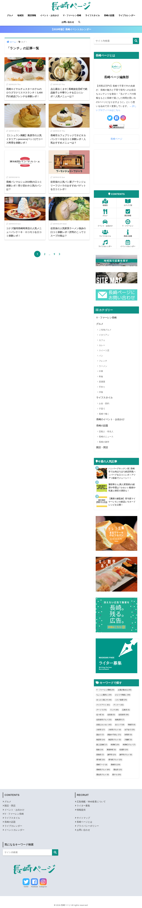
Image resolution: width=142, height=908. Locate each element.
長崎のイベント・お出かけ (110, 419)
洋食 (101, 392)
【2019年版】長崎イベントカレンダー (71, 29)
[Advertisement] (116, 166)
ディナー (118, 705)
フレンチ (103, 361)
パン (101, 355)
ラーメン (103, 366)
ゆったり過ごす (103, 700)
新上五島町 (101, 745)
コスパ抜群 (121, 700)
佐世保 (111, 715)
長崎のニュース (106, 436)
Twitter (26, 887)
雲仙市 (117, 770)
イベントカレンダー (127, 246)
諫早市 (111, 755)
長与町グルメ (115, 760)
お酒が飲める (124, 690)
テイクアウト (103, 705)
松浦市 (124, 750)
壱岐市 (131, 725)
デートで (101, 710)
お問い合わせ (68, 22)
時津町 (115, 745)
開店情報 (32, 15)
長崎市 (115, 765)
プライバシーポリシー (88, 826)
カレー (102, 345)
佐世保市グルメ (103, 720)
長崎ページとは (84, 822)
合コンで (119, 725)
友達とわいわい (103, 725)
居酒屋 (102, 381)
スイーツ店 (104, 350)
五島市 (126, 710)
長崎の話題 (109, 15)
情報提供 (81, 810)
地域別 (20, 15)
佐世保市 (124, 715)
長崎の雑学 (104, 442)
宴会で (100, 735)
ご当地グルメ (105, 330)
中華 (101, 371)
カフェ (102, 340)
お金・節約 (104, 403)
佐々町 (100, 715)
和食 (101, 376)
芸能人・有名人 (106, 431)
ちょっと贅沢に (103, 695)
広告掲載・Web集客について (91, 801)
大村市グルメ (114, 730)
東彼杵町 (111, 750)
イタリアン (104, 335)
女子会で (130, 730)
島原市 (100, 740)
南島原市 (119, 720)
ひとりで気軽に (122, 695)
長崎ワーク (101, 765)
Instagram (43, 887)
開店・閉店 (102, 447)
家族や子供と (114, 735)
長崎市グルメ (103, 770)
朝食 (99, 750)
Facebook (34, 887)
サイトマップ (83, 818)
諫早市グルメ (126, 755)
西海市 (100, 755)
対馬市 (128, 735)
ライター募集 (83, 805)
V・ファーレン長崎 (72, 15)
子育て (102, 409)
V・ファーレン (127, 226)
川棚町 (128, 740)
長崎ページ (116, 139)
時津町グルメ (129, 745)
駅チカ (116, 775)
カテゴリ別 (128, 205)
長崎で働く (104, 414)
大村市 (100, 730)
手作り (102, 387)
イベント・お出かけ (49, 15)
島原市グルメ (114, 740)
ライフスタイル (92, 15)
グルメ (10, 15)
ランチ (114, 710)
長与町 (100, 760)
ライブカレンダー (127, 15)
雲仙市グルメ (102, 775)
